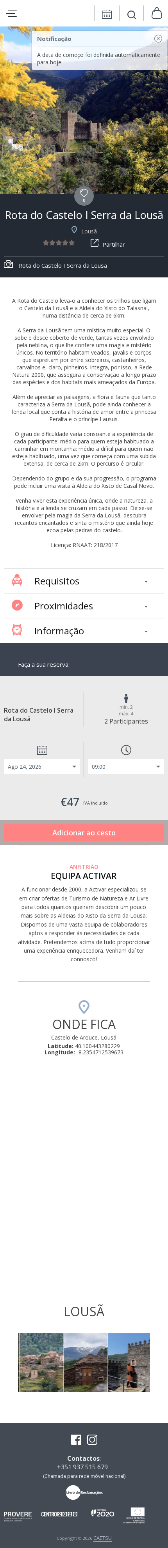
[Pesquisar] (131, 16)
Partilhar (113, 244)
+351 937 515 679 (82, 1467)
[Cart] (157, 13)
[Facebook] (76, 1440)
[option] (84, 110)
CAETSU (102, 1537)
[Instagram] (92, 1440)
